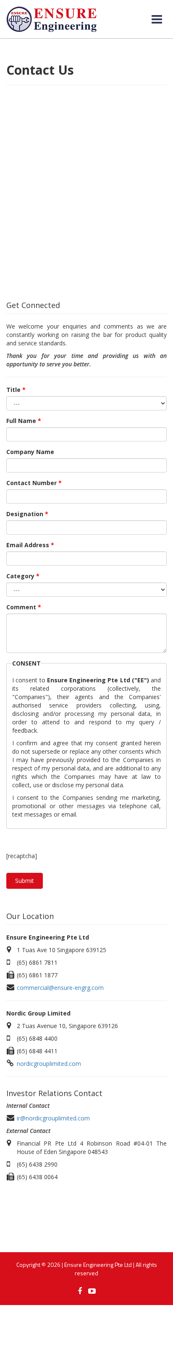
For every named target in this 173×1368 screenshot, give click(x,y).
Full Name (23, 421)
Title (16, 390)
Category (22, 576)
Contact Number (34, 483)
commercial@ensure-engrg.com (60, 988)
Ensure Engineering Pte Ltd (98, 1264)
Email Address (30, 545)
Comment (23, 607)
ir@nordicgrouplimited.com (53, 1118)
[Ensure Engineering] (51, 19)
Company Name (30, 452)
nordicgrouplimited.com (49, 1064)
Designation (27, 514)
